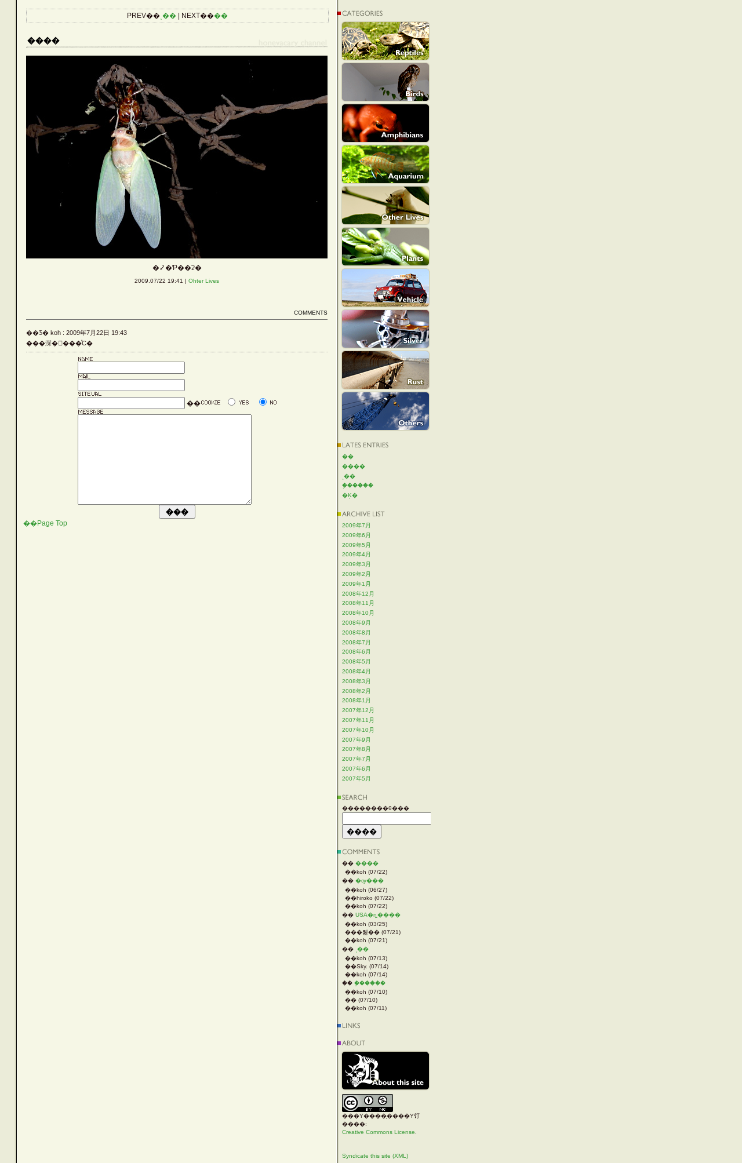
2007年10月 (358, 730)
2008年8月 (356, 632)
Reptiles (385, 40)
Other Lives (385, 205)
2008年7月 (356, 642)
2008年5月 (356, 661)
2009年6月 (356, 535)
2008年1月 (356, 700)
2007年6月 (356, 768)
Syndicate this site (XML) (375, 1156)
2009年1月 (356, 584)
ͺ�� (168, 16)
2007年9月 (356, 740)
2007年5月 (356, 778)
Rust (385, 370)
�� (221, 16)
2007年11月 (358, 720)
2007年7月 (356, 759)
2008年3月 (356, 681)
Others (385, 411)
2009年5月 (356, 545)
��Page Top (45, 523)
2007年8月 (356, 749)
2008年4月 (356, 671)
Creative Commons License (378, 1132)
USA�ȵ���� (378, 915)
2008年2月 (356, 691)
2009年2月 (356, 574)
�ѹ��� (369, 880)
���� (353, 466)
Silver (385, 328)
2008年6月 (356, 651)
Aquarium (385, 164)
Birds (385, 82)
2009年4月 (356, 554)
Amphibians (385, 123)
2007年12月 (358, 710)
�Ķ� (350, 495)
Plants (385, 246)
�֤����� (357, 485)
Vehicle (385, 287)
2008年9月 (356, 622)
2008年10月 (358, 613)
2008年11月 (358, 603)
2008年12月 (358, 593)
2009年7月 (356, 525)
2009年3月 (356, 564)
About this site (385, 1070)
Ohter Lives (203, 281)
